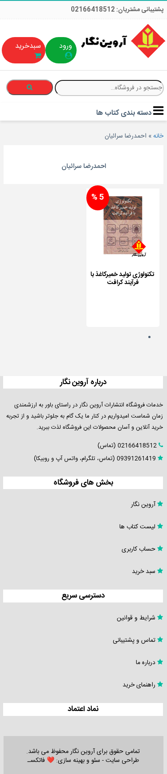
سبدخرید (28, 46)
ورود (65, 46)
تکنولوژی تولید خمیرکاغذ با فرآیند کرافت (122, 278)
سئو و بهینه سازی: (77, 760)
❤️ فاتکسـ (41, 760)
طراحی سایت (122, 760)
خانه (158, 136)
